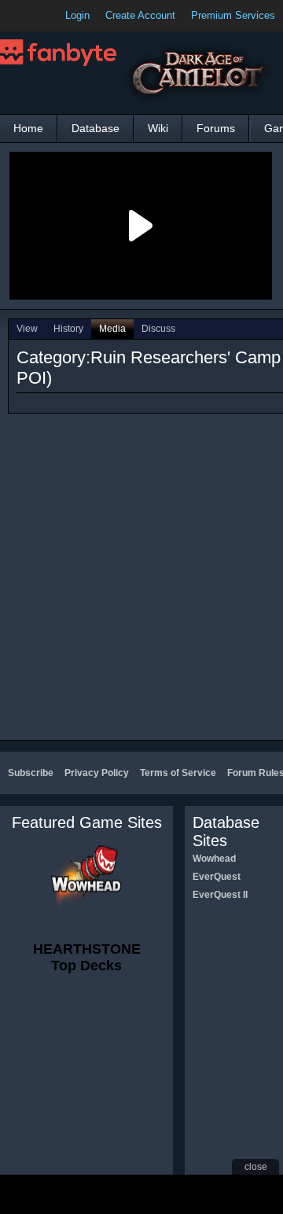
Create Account (140, 15)
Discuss (158, 328)
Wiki (158, 128)
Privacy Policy (96, 772)
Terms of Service (178, 772)
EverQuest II (220, 894)
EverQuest (217, 876)
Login (77, 15)
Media (112, 328)
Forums (216, 128)
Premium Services (233, 15)
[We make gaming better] (50, 15)
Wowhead (214, 858)
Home (28, 128)
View (27, 328)
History (68, 328)
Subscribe (30, 772)
